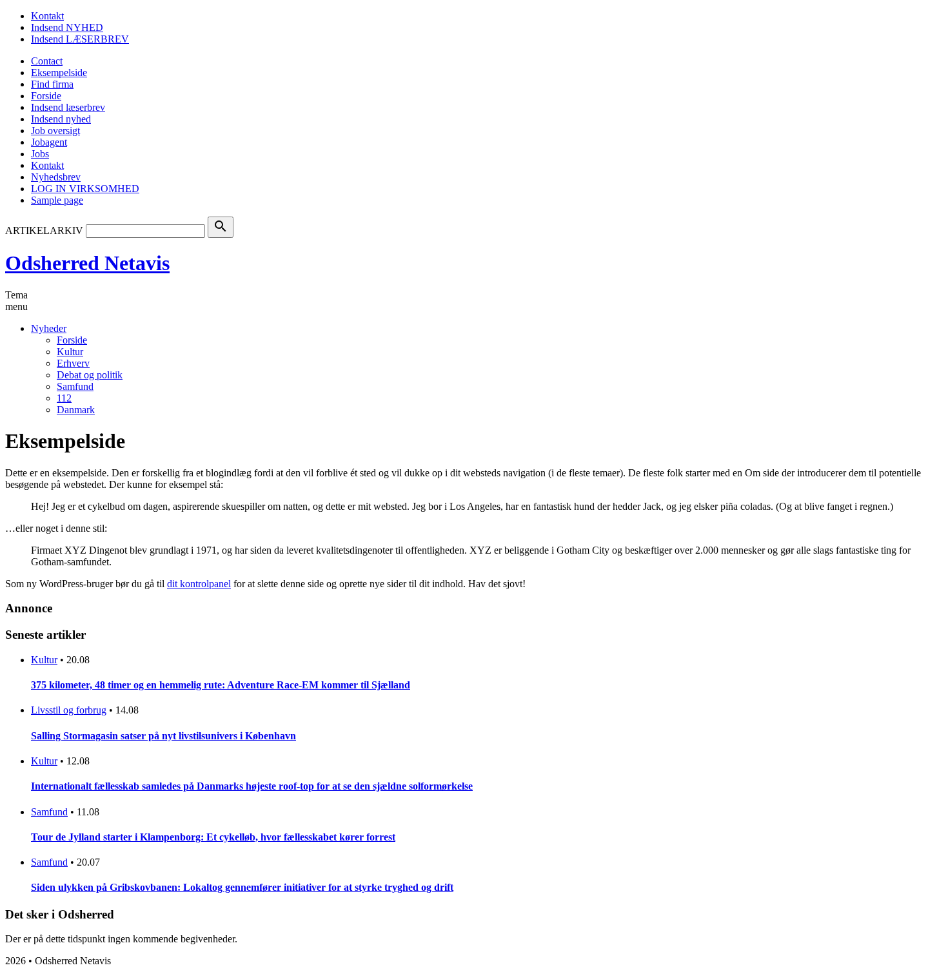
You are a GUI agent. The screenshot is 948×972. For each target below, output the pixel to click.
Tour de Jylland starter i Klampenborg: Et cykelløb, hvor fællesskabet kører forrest (213, 836)
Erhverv (73, 363)
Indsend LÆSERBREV (80, 39)
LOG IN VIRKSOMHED (85, 188)
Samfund (75, 386)
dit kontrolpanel (199, 583)
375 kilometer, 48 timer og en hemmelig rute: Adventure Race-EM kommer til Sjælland (220, 684)
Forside (46, 95)
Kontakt (47, 15)
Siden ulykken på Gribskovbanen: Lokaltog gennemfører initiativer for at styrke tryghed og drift (242, 887)
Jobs (40, 153)
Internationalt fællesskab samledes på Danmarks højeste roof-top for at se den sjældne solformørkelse (252, 786)
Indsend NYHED (67, 27)
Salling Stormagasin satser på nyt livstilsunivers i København (163, 735)
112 (64, 398)
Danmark (76, 409)
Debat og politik (90, 374)
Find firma (52, 84)
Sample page (57, 200)
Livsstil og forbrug (68, 710)
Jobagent (49, 142)
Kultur (70, 351)
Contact (47, 60)
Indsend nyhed (61, 118)
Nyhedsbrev (56, 176)
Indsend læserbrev (68, 107)
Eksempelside (59, 72)
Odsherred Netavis (87, 263)
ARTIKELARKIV (44, 230)
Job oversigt (55, 130)
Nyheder (48, 328)
